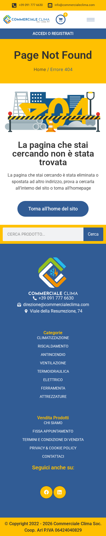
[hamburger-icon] (91, 19)
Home (40, 69)
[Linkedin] (59, 492)
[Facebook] (46, 492)
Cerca (93, 234)
